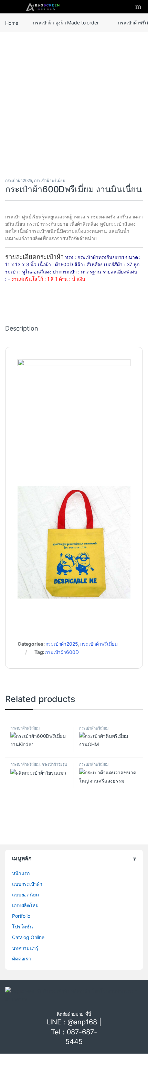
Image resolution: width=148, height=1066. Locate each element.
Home (11, 22)
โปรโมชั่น (22, 926)
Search (139, 6)
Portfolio (21, 916)
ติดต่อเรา (21, 958)
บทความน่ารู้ (25, 948)
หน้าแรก (21, 873)
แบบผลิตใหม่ (25, 905)
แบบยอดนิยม (25, 894)
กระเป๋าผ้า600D (61, 652)
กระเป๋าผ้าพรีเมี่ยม (49, 180)
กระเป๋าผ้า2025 (18, 180)
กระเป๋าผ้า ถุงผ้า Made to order (65, 22)
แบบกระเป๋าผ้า (27, 884)
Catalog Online (28, 937)
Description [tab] (21, 328)
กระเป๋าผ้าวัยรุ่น (54, 764)
